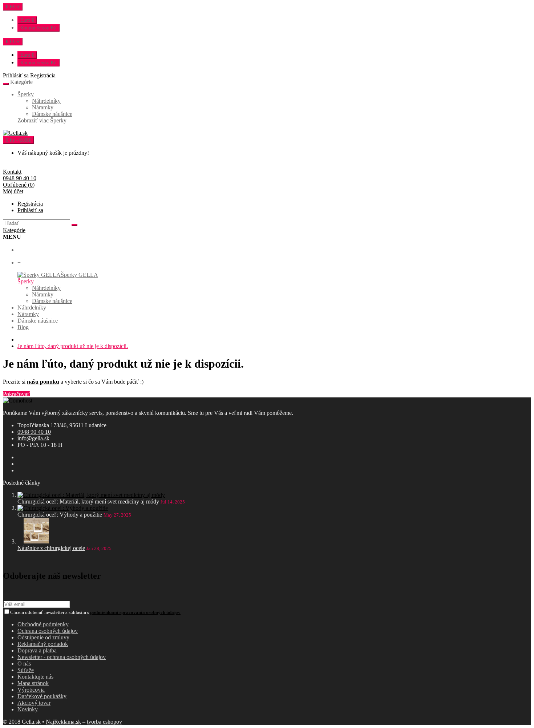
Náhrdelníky (46, 101)
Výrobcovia (31, 690)
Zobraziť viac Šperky (41, 120)
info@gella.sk (33, 438)
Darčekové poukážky (41, 696)
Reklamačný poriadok (42, 644)
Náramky (42, 107)
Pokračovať (16, 394)
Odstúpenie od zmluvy (43, 637)
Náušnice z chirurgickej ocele (51, 548)
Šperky (25, 94)
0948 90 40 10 (34, 432)
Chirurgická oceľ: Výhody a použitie (59, 514)
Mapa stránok (33, 683)
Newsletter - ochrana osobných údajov (61, 657)
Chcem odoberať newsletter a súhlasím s (95, 612)
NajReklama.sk (63, 722)
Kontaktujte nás (35, 677)
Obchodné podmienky (43, 624)
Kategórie (14, 230)
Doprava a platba (37, 650)
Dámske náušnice (52, 114)
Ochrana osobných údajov (47, 631)
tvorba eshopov (104, 722)
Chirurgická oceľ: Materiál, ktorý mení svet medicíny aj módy (88, 501)
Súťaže (25, 670)
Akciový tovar (33, 703)
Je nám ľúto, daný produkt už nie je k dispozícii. (72, 346)
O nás (24, 663)
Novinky (27, 709)
